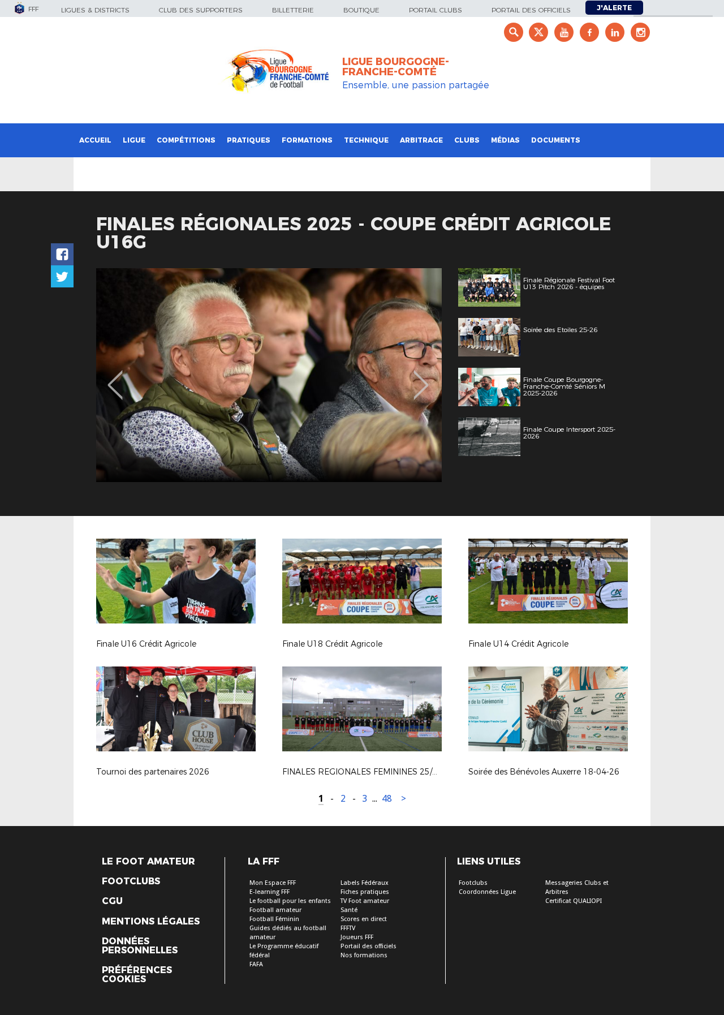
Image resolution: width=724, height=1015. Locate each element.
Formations (307, 140)
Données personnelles (140, 946)
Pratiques (248, 140)
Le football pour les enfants (290, 901)
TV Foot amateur (365, 901)
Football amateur (275, 910)
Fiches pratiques (365, 892)
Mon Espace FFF (272, 883)
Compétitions (186, 140)
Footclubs (131, 881)
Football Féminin (274, 919)
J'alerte (614, 7)
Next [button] (421, 377)
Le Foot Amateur (148, 861)
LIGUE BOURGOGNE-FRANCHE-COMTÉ (395, 66)
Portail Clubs (435, 10)
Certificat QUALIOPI (573, 901)
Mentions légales (151, 921)
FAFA (256, 964)
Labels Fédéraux (365, 883)
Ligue (134, 140)
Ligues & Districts (95, 10)
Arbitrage (421, 140)
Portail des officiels (531, 10)
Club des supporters (201, 10)
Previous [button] (115, 377)
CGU (112, 901)
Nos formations (364, 955)
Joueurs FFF (357, 937)
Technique (366, 140)
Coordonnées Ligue (487, 892)
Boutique (361, 10)
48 (387, 798)
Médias (505, 140)
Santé (349, 910)
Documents (555, 140)
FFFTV (348, 928)
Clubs (467, 140)
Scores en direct (364, 919)
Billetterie (293, 10)
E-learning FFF (269, 892)
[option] (269, 375)
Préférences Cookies (137, 975)
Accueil (95, 140)
